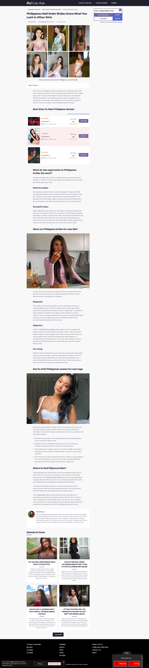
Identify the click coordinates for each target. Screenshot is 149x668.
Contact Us (96, 650)
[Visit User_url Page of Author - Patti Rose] (37, 525)
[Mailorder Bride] (36, 3)
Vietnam (62, 655)
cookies (12, 662)
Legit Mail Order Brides (34, 9)
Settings (40, 663)
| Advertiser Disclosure (79, 114)
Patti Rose (33, 21)
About (94, 653)
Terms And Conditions (100, 647)
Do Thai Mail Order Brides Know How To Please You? (41, 563)
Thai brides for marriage (47, 329)
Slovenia (30, 653)
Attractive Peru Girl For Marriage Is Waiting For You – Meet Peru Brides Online (74, 611)
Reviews (113, 3)
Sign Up (117, 15)
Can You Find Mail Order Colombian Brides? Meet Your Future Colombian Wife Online (74, 564)
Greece (61, 647)
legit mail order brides (54, 477)
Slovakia (30, 650)
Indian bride (41, 495)
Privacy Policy (97, 644)
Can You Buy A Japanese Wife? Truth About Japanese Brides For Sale (42, 611)
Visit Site (84, 121)
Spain (61, 650)
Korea (61, 653)
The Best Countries (85, 3)
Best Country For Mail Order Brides (51, 9)
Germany (62, 644)
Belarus (30, 647)
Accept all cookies (54, 663)
